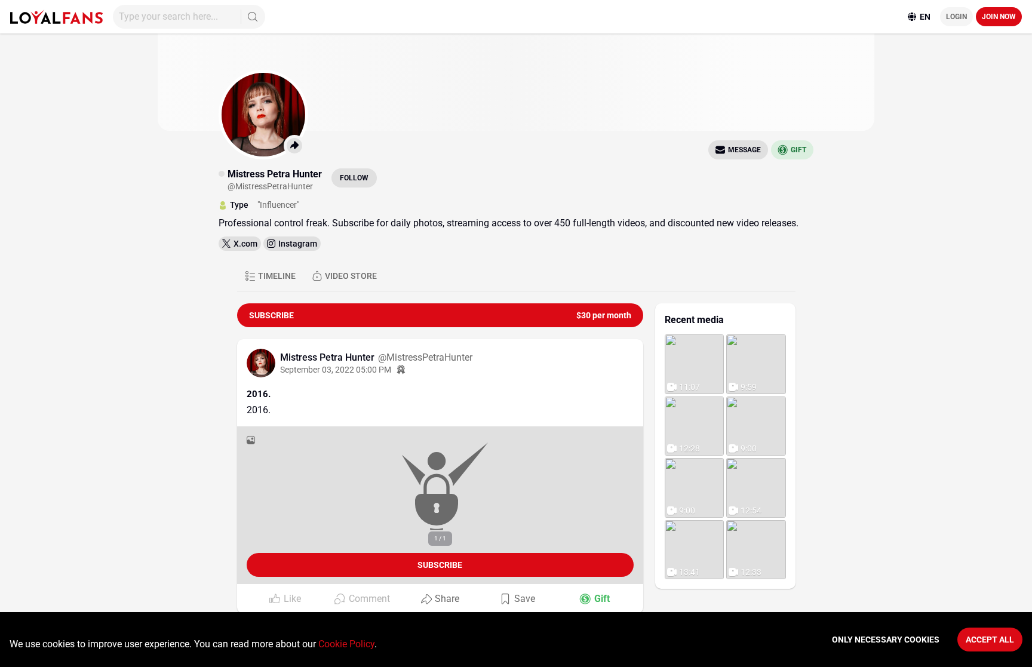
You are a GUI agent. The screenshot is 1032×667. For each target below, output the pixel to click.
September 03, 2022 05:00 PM (335, 369)
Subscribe (439, 565)
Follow (354, 178)
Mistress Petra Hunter (328, 357)
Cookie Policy (346, 644)
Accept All (990, 639)
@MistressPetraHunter (425, 357)
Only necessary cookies (885, 639)
